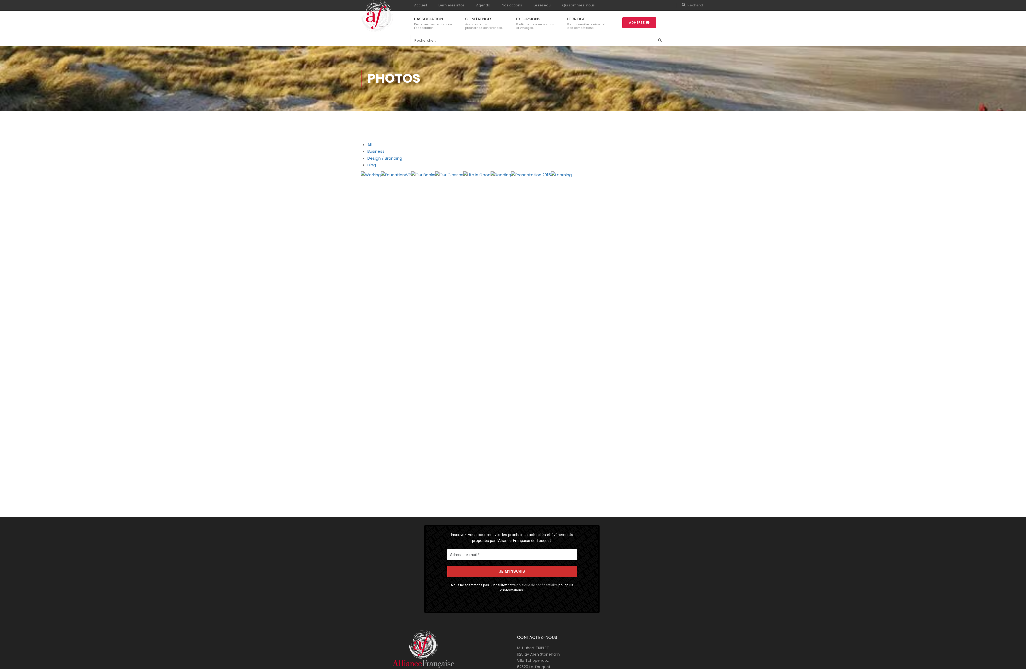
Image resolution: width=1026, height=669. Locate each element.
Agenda (483, 5)
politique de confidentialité (537, 585)
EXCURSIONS (528, 19)
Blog (371, 165)
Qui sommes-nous (578, 5)
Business (375, 151)
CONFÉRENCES (478, 19)
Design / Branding (384, 158)
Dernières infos (451, 5)
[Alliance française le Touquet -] (377, 16)
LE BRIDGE (576, 19)
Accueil (420, 5)
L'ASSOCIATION (428, 19)
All (369, 144)
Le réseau (542, 5)
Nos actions (512, 5)
